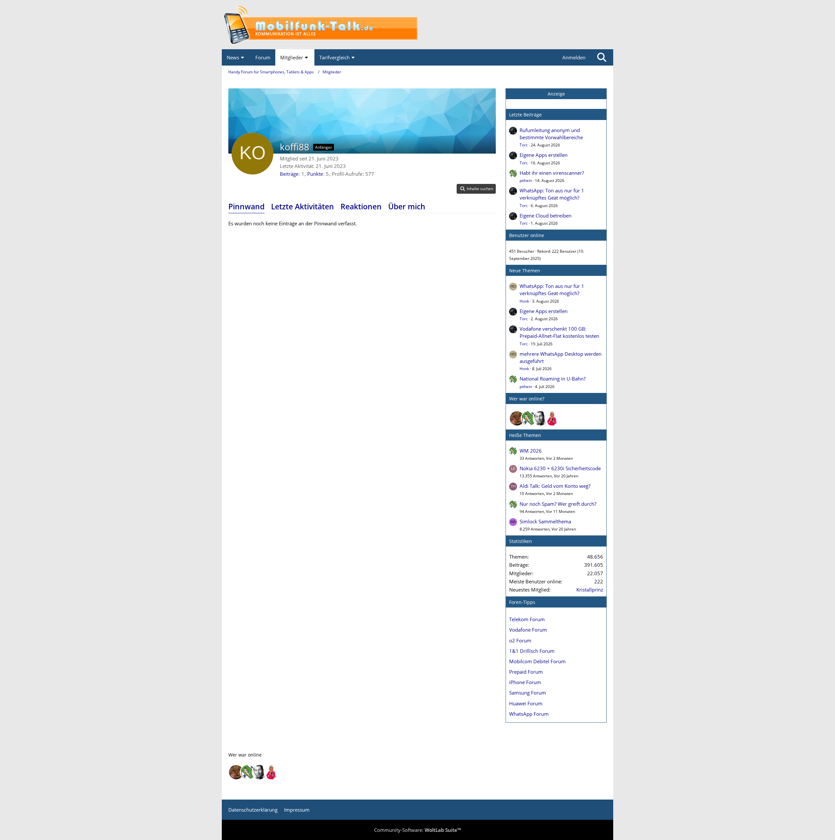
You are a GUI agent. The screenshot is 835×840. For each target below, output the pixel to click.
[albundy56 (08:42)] (540, 418)
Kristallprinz (589, 589)
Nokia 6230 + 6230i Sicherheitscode (560, 468)
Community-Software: (417, 830)
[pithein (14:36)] (529, 418)
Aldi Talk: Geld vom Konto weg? (555, 486)
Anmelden (573, 57)
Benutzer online (526, 235)
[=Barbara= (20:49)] (552, 418)
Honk (524, 301)
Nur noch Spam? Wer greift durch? (558, 504)
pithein (526, 180)
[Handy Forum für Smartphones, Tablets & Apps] (417, 24)
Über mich (406, 206)
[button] (476, 189)
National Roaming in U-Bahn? (552, 378)
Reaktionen (361, 206)
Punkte (315, 174)
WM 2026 (531, 450)
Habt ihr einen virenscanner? (552, 173)
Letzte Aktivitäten (302, 206)
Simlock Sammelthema (545, 521)
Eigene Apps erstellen (544, 155)
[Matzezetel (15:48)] (517, 418)
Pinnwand (246, 206)
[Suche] (601, 57)
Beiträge (289, 174)
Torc (524, 145)
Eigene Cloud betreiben (545, 215)
